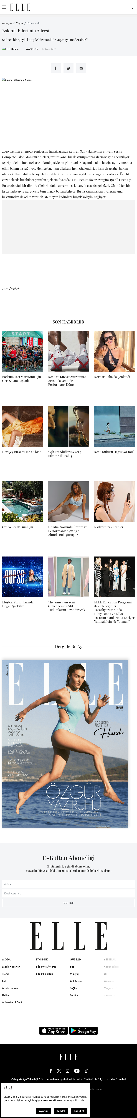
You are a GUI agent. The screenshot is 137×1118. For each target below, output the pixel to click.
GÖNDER (68, 902)
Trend (5, 974)
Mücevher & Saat (12, 1002)
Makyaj (74, 974)
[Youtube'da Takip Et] (77, 1071)
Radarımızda (33, 23)
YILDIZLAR (110, 959)
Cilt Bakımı (76, 981)
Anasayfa (7, 23)
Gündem (109, 981)
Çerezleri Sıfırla (94, 1089)
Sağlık (73, 988)
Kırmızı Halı (110, 995)
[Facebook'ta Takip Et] (51, 1071)
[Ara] (131, 7)
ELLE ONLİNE (32, 48)
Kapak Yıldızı (111, 966)
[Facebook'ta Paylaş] (56, 68)
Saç (72, 966)
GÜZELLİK (75, 959)
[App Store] (53, 1031)
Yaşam (19, 23)
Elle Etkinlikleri (44, 974)
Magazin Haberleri (115, 988)
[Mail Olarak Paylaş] (81, 68)
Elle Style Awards (46, 966)
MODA (6, 959)
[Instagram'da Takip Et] (67, 1071)
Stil (4, 981)
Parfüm (74, 995)
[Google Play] (83, 1031)
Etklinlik (42, 959)
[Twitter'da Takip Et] (59, 1071)
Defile (5, 995)
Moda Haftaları (10, 988)
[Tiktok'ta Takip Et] (86, 1071)
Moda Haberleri (11, 966)
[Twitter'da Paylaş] (68, 68)
